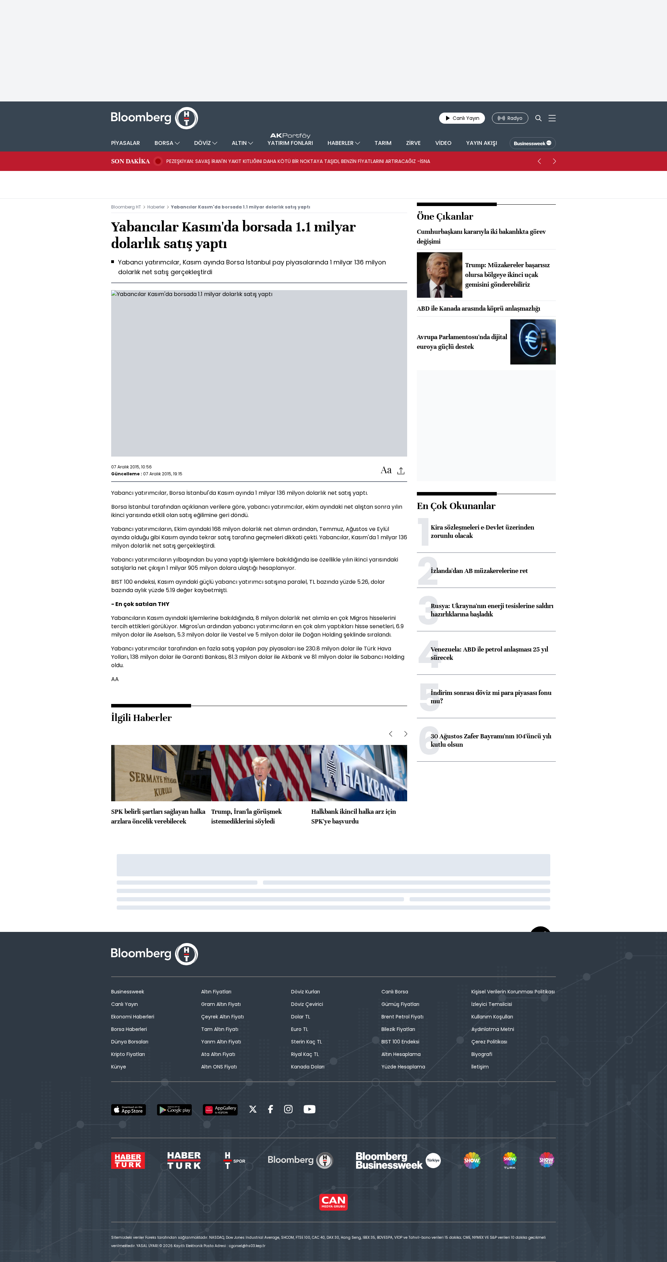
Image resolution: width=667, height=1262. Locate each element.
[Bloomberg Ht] (301, 1160)
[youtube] (309, 1110)
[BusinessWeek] (533, 143)
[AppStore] (128, 1109)
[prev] (539, 161)
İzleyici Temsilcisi (491, 1004)
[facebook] (270, 1110)
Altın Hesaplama (401, 1054)
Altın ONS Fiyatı (219, 1066)
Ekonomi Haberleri (132, 1016)
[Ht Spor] (234, 1160)
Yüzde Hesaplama (403, 1066)
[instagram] (288, 1110)
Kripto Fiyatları (128, 1054)
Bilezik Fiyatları (398, 1029)
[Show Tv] (472, 1160)
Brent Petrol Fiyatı (402, 1016)
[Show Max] (547, 1160)
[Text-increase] (386, 470)
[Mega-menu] (552, 118)
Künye (118, 1066)
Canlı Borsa (394, 991)
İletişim (480, 1066)
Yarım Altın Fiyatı (221, 1041)
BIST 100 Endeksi (400, 1041)
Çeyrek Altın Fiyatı (222, 1016)
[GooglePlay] (174, 1109)
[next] (554, 161)
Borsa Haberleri (129, 1029)
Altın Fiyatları (216, 991)
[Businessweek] (398, 1160)
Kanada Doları (307, 1066)
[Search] (538, 118)
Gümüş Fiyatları (400, 1004)
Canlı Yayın (124, 1004)
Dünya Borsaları (129, 1041)
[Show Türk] (509, 1160)
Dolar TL (300, 1016)
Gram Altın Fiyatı (221, 1004)
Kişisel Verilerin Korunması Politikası (513, 991)
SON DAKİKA (130, 161)
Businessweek (127, 991)
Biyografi (481, 1054)
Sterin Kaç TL (306, 1041)
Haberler (156, 207)
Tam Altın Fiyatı (219, 1029)
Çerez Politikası (489, 1041)
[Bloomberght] (154, 118)
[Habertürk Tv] (184, 1160)
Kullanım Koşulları (492, 1016)
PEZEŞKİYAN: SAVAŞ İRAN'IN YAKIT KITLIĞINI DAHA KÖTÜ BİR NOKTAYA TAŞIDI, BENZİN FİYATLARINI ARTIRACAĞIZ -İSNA (298, 161)
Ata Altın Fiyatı (218, 1054)
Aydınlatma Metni (492, 1029)
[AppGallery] (220, 1109)
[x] (253, 1110)
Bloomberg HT (126, 207)
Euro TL (299, 1029)
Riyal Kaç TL (305, 1054)
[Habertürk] (128, 1160)
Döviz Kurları (305, 991)
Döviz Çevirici (307, 1004)
